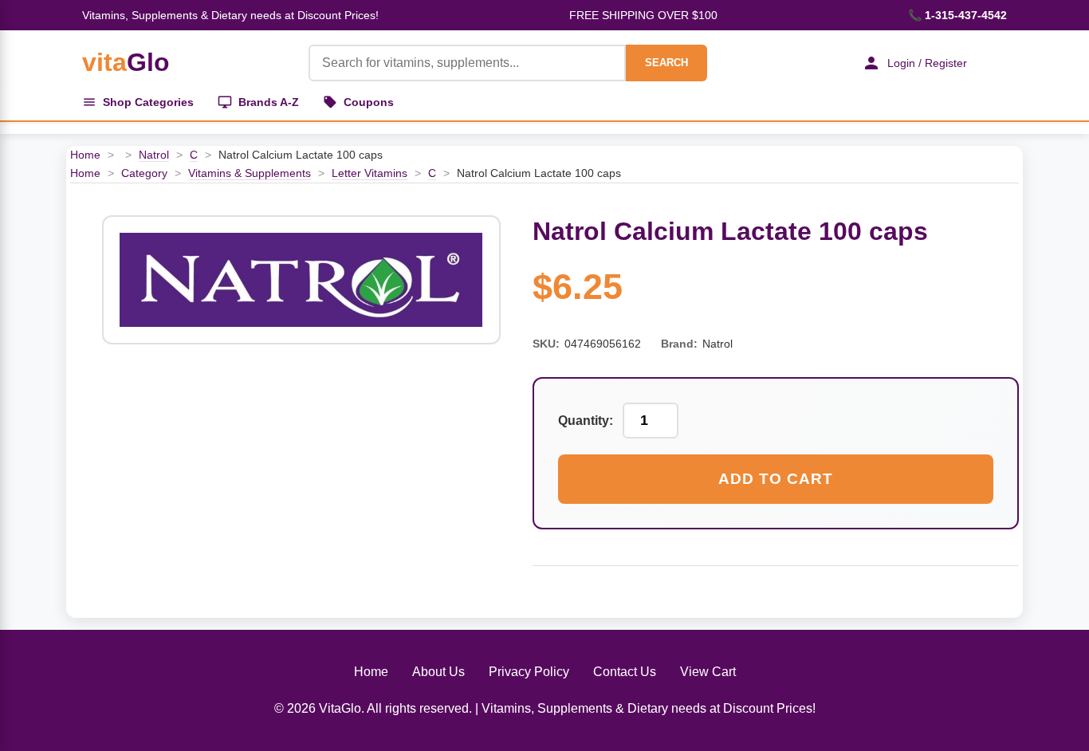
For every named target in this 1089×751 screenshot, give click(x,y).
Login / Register (927, 63)
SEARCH (666, 63)
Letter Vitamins (369, 173)
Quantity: (585, 420)
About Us (438, 671)
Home (85, 154)
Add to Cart (775, 478)
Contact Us (624, 671)
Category (144, 173)
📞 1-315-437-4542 (957, 15)
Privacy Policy (529, 671)
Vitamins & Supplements (249, 173)
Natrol (154, 154)
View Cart (708, 671)
